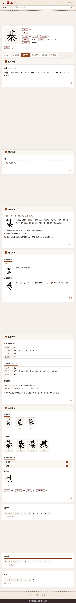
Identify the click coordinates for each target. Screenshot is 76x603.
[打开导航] (4, 3)
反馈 (70, 83)
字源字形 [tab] (54, 55)
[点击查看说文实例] (19, 422)
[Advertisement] (38, 17)
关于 (30, 595)
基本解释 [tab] (6, 55)
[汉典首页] (11, 3)
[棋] (13, 47)
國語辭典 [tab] (16, 55)
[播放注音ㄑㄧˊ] (34, 32)
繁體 (69, 3)
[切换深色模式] (73, 3)
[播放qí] (32, 29)
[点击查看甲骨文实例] (8, 422)
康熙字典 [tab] (25, 55)
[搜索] (72, 7)
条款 (36, 595)
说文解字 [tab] (35, 55)
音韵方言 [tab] (44, 55)
